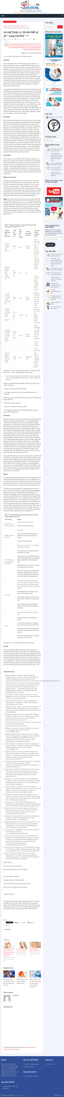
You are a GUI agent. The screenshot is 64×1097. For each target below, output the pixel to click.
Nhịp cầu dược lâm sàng (8, 1095)
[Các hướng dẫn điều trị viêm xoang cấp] (22, 945)
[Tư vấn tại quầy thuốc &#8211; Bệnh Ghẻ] (35, 945)
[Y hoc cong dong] (54, 118)
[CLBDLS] (54, 125)
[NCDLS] (32, 7)
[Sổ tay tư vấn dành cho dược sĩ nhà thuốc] (54, 83)
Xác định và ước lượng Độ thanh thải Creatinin (56, 173)
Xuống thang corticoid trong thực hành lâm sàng (56, 285)
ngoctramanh (10, 39)
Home (5, 26)
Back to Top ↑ (59, 1095)
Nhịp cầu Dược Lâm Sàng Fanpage (54, 181)
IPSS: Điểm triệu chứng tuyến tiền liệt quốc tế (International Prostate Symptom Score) (56, 157)
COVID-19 (11, 26)
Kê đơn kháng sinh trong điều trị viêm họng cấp (56, 297)
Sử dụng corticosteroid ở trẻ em (56, 291)
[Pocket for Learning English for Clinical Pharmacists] (54, 108)
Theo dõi (50, 245)
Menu (3, 15)
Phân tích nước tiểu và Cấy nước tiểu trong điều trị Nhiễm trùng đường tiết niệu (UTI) (8, 952)
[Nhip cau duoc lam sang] (54, 191)
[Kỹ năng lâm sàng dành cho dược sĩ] (54, 57)
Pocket (24, 922)
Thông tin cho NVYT (20, 26)
